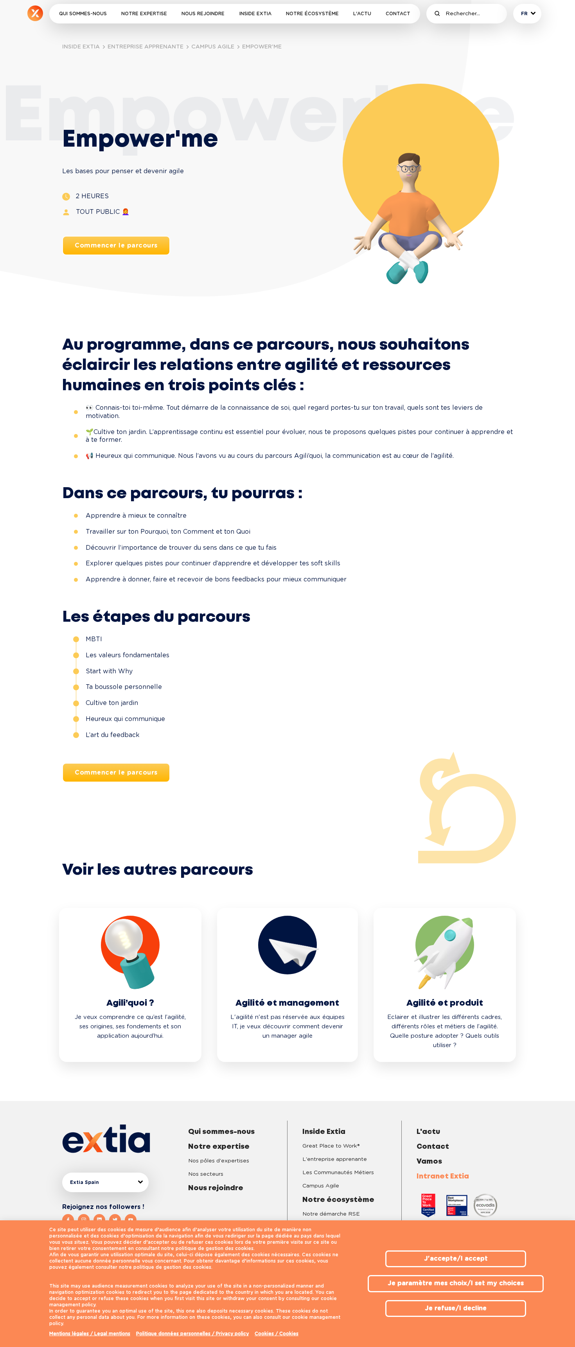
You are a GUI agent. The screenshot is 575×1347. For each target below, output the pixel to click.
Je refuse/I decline (456, 1308)
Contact (398, 13)
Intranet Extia (443, 1176)
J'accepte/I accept (456, 1259)
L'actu (362, 13)
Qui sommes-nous (83, 13)
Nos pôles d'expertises (218, 1161)
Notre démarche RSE (331, 1214)
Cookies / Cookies (276, 1333)
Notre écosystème (312, 13)
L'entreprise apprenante (334, 1159)
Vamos (429, 1162)
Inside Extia (255, 13)
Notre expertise (144, 13)
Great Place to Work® (330, 1146)
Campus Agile (320, 1186)
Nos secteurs (205, 1174)
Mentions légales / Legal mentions (89, 1333)
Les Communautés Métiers (338, 1172)
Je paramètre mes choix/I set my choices (456, 1283)
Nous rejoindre (203, 13)
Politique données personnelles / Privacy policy (192, 1333)
